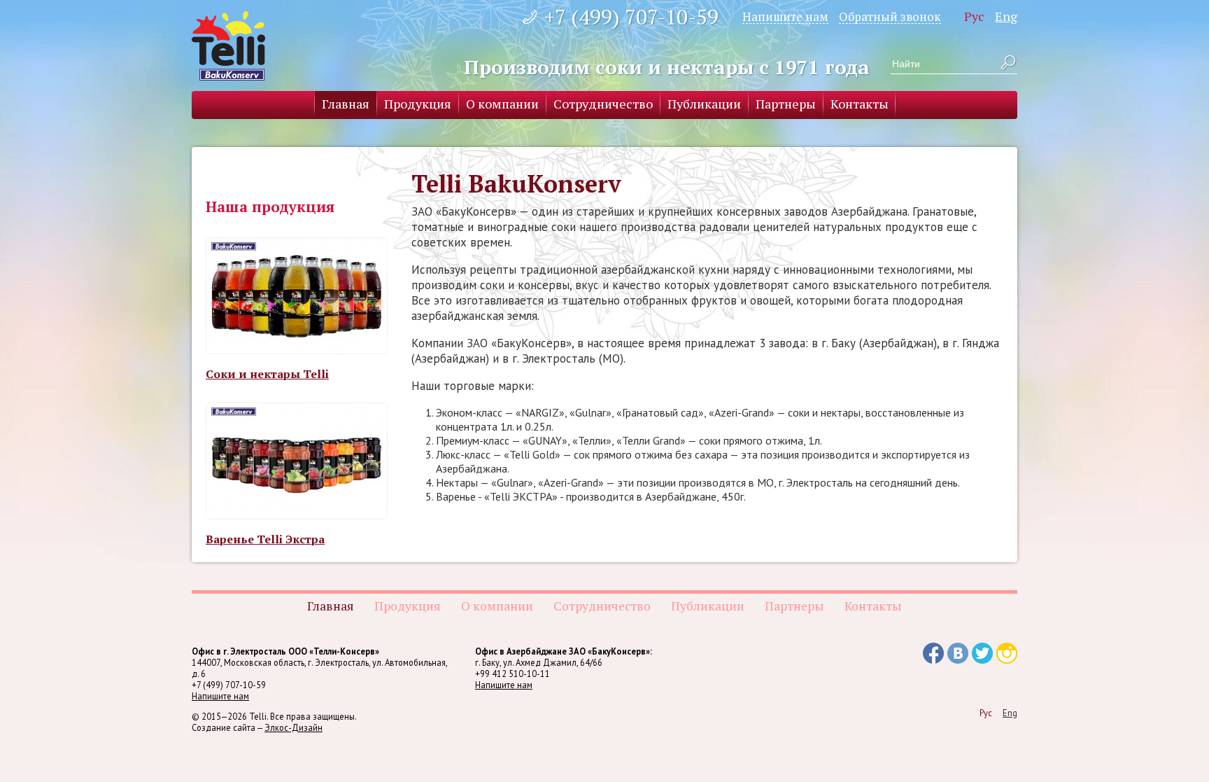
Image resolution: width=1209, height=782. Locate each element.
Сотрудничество (603, 103)
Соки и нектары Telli (267, 374)
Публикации (704, 103)
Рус (974, 16)
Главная (345, 103)
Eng (1006, 16)
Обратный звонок (890, 16)
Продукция (417, 103)
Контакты (859, 103)
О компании (502, 103)
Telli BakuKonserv (228, 46)
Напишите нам (785, 16)
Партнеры (786, 103)
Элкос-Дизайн (293, 727)
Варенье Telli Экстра (265, 539)
